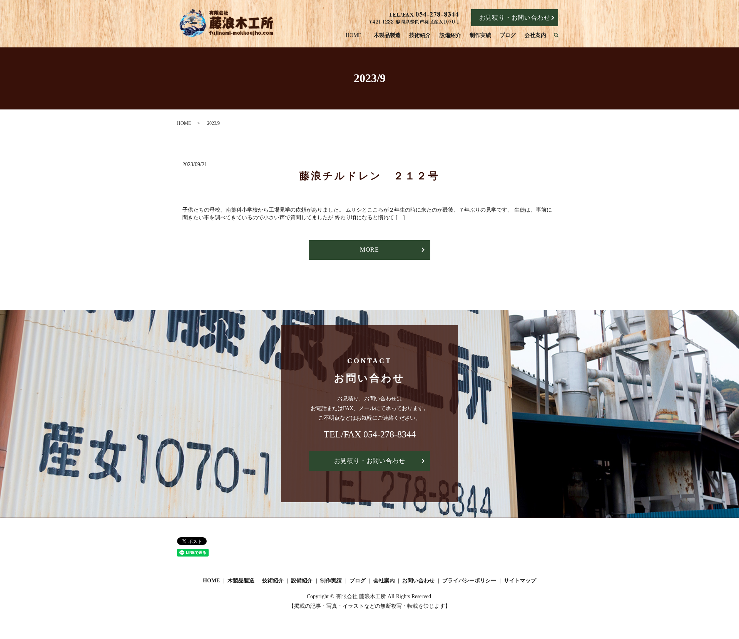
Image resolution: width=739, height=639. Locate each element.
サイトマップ (520, 581)
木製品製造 (387, 35)
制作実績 (480, 35)
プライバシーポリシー (469, 581)
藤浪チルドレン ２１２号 (369, 176)
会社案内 (535, 35)
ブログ (508, 35)
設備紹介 (450, 35)
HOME (353, 35)
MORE (369, 249)
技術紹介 (420, 35)
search (560, 36)
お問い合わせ (418, 581)
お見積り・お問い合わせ (514, 17)
